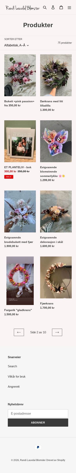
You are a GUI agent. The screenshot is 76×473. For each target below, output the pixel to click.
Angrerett (13, 386)
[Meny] (69, 7)
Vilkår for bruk (17, 376)
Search (12, 366)
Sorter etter (13, 39)
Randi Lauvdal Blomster (33, 460)
